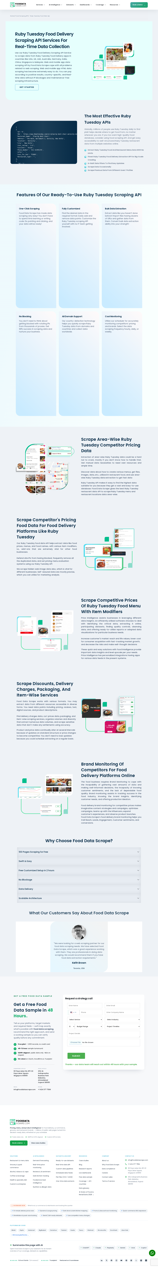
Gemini (122, 1248)
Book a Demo (139, 5)
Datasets (70, 5)
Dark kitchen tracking (41, 1176)
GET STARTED (27, 87)
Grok (133, 1248)
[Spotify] (141, 1260)
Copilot (143, 1248)
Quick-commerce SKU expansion (134, 1211)
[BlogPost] (136, 1260)
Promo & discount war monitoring (105, 1211)
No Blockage (25, 879)
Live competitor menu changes (79, 1215)
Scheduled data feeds (64, 1173)
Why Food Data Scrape (110, 1165)
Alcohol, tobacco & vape (19, 1172)
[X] (106, 1260)
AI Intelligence (54, 5)
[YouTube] (121, 1260)
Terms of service (108, 1181)
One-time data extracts (65, 1181)
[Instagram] (116, 1260)
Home (12, 16)
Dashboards (85, 5)
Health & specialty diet (18, 1180)
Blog (80, 1165)
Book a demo (17, 1143)
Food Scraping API (22, 16)
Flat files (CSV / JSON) (64, 1177)
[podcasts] (146, 1260)
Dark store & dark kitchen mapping (75, 1211)
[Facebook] (111, 1260)
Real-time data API (63, 1165)
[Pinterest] (126, 1260)
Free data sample (85, 1177)
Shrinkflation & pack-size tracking (25, 1215)
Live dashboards (85, 1173)
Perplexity (110, 1248)
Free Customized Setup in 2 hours (36, 870)
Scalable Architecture (30, 898)
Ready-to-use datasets (65, 1160)
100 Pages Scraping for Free (33, 851)
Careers (105, 1173)
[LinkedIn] (102, 1260)
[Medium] (131, 1260)
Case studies (84, 1160)
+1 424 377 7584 (44, 1089)
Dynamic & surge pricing (48, 1211)
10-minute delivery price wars (23, 1211)
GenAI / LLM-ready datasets (52, 1215)
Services (39, 5)
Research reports (85, 1169)
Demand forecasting (41, 1160)
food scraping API (118, 138)
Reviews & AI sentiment (42, 1172)
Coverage (100, 5)
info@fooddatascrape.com (24, 1089)
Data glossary (84, 1188)
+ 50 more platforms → (20, 1235)
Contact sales (107, 1177)
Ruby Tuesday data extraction (101, 477)
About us (105, 1160)
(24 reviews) (24, 1260)
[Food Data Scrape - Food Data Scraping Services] (18, 5)
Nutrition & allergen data (42, 1187)
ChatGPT (86, 1248)
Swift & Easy (25, 861)
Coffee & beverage (17, 1176)
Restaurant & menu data (19, 1160)
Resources (114, 5)
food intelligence (125, 649)
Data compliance (108, 1169)
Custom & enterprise (18, 1184)
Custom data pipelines (64, 1169)
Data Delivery (26, 888)
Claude (98, 1248)
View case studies (38, 1143)
